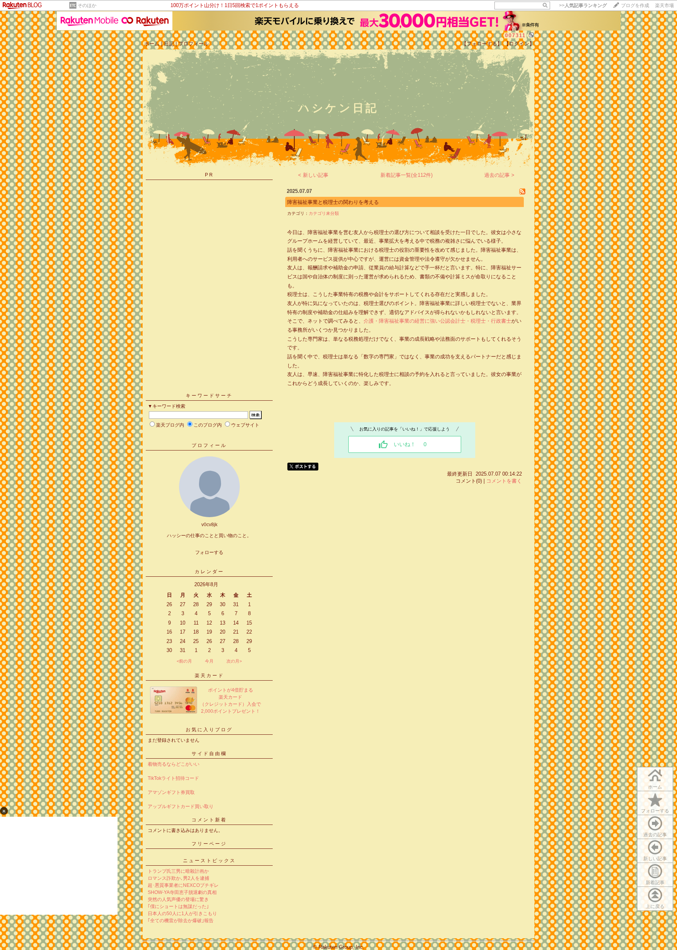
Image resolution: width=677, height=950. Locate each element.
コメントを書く (504, 481)
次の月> (234, 661)
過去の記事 (655, 834)
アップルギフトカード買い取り (181, 806)
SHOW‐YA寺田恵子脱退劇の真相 (182, 892)
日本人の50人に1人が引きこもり (182, 913)
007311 (515, 35)
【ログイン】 (519, 44)
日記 (169, 44)
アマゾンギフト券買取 (171, 792)
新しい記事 (655, 858)
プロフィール (193, 44)
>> (583, 5)
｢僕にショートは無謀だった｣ (178, 906)
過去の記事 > (499, 175)
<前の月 (184, 661)
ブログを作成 (635, 5)
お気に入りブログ (209, 729)
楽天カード (209, 675)
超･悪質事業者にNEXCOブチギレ (183, 885)
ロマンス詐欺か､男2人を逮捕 (178, 878)
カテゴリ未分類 (324, 213)
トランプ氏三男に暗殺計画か (178, 871)
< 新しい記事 (313, 175)
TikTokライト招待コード (173, 778)
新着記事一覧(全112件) (406, 175)
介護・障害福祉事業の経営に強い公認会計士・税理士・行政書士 (437, 321)
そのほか (87, 5)
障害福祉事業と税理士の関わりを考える (333, 202)
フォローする (655, 811)
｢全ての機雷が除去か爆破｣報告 (181, 920)
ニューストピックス (209, 860)
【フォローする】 (482, 44)
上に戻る (655, 906)
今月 (209, 661)
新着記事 (655, 882)
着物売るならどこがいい (173, 764)
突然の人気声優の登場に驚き (178, 899)
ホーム (151, 44)
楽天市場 (664, 5)
